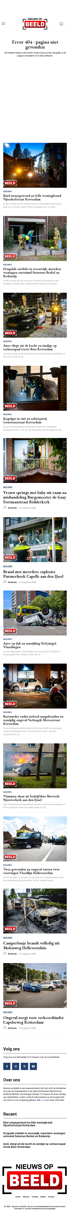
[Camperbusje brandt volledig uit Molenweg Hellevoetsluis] (35, 911)
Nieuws (7, 191)
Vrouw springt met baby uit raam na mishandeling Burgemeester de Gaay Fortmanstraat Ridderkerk (34, 497)
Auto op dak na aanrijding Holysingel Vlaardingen (29, 645)
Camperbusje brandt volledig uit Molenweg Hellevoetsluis (31, 945)
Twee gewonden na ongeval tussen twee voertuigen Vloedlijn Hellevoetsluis (31, 871)
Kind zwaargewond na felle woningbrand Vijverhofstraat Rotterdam (32, 197)
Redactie (12, 508)
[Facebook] (6, 1066)
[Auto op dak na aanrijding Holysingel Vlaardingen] (35, 613)
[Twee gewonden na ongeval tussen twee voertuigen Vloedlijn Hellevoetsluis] (35, 838)
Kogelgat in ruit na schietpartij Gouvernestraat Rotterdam (25, 420)
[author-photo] (5, 508)
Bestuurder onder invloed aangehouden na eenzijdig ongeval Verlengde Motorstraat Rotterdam (33, 720)
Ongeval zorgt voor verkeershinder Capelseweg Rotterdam (33, 1020)
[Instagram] (15, 1066)
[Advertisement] (35, 96)
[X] (24, 1066)
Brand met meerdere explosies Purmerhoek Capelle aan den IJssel (33, 574)
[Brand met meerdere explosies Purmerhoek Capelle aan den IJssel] (35, 539)
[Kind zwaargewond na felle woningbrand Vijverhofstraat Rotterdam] (35, 165)
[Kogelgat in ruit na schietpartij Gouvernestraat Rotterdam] (35, 388)
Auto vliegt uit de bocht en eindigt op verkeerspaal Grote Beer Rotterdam (30, 347)
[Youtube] (33, 1066)
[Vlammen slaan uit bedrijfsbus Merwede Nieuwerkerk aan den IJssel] (35, 765)
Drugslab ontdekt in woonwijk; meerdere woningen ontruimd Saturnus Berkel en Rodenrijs (32, 272)
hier (42, 1100)
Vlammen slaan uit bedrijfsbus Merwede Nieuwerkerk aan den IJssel (31, 798)
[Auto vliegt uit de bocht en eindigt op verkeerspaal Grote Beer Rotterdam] (35, 315)
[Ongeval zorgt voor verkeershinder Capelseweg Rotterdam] (35, 985)
